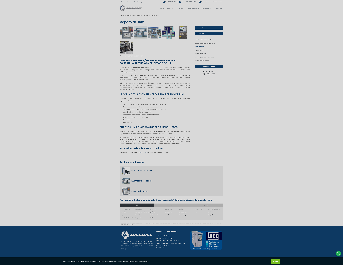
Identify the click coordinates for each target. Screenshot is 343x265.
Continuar (275, 261)
